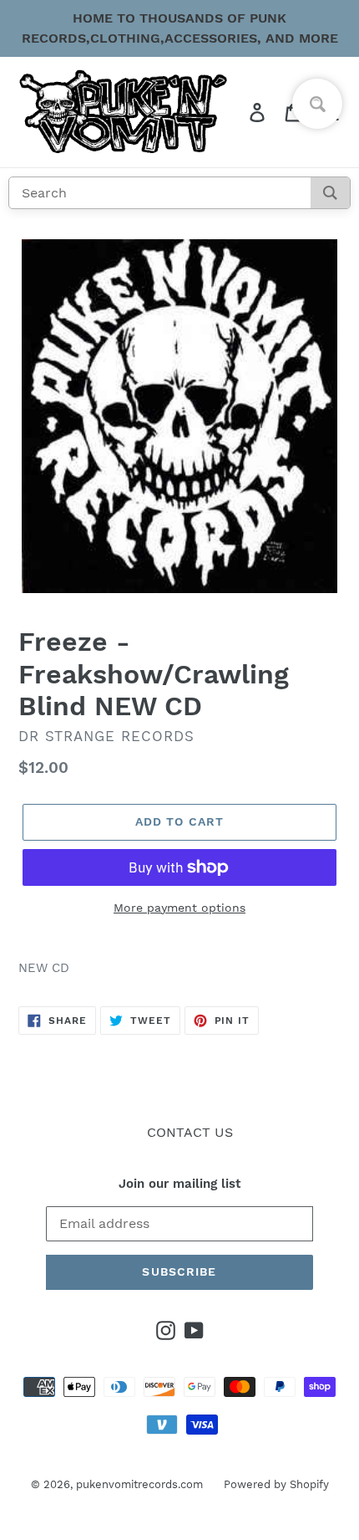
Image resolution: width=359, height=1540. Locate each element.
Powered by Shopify (276, 1484)
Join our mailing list (179, 1183)
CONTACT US (190, 1132)
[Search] (330, 192)
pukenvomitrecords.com (139, 1484)
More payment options (179, 907)
